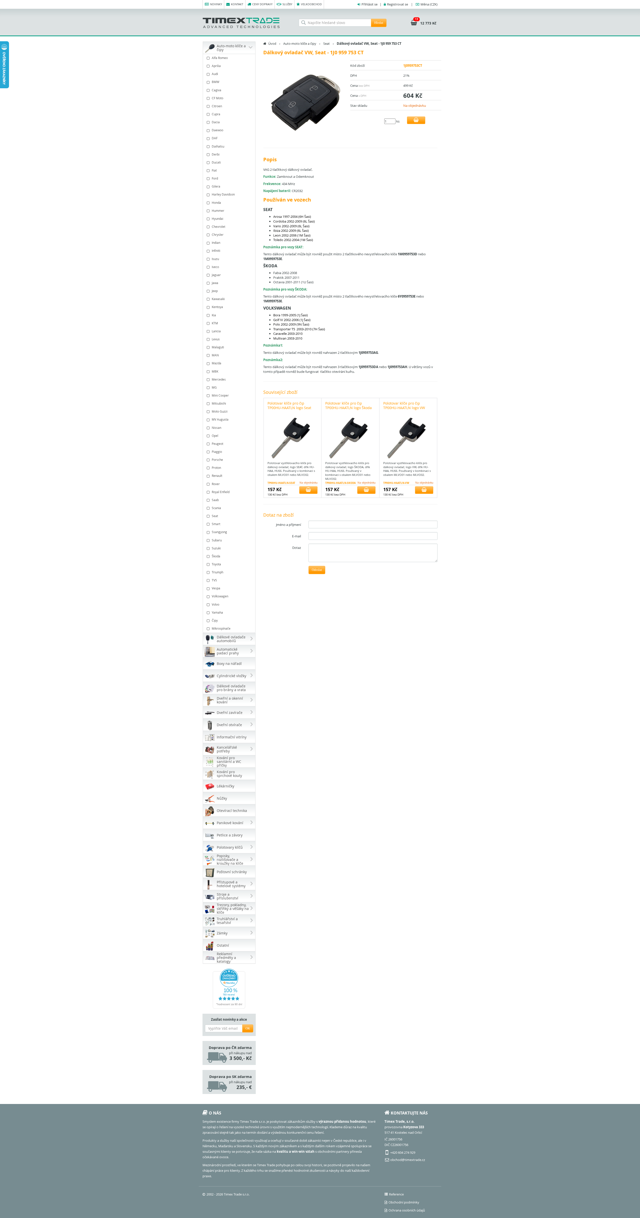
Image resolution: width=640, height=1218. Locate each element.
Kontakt (237, 4)
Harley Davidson (223, 194)
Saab (215, 500)
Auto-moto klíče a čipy (299, 43)
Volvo (215, 604)
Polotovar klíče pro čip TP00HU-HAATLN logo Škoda (348, 405)
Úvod (272, 43)
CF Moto (217, 98)
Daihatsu (218, 146)
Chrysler (218, 235)
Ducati (216, 162)
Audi (215, 74)
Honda (216, 203)
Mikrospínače (221, 628)
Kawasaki (218, 299)
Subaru (217, 540)
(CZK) (429, 4)
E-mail (296, 536)
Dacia (216, 122)
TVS (214, 580)
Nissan (216, 428)
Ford (215, 178)
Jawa (215, 283)
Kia (214, 315)
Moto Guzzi (220, 411)
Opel (215, 436)
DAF (215, 138)
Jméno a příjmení (288, 524)
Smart (216, 524)
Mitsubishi (219, 403)
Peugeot (217, 444)
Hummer (218, 211)
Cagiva (216, 90)
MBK (215, 371)
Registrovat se (397, 4)
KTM (215, 323)
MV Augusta (220, 419)
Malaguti (218, 347)
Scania (216, 508)
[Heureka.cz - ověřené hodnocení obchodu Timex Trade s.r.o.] (229, 989)
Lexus (216, 339)
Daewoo (217, 130)
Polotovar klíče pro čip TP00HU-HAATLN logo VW (404, 405)
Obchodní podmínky (403, 1202)
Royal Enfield (221, 492)
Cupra (216, 114)
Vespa (216, 588)
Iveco (215, 267)
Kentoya (217, 307)
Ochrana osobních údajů (406, 1210)
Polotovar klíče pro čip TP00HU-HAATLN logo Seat (289, 405)
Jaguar (216, 275)
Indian (216, 243)
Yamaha (217, 612)
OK (248, 1028)
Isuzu (215, 259)
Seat (215, 516)
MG (214, 387)
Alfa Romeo (220, 58)
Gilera (216, 186)
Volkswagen (220, 596)
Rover (216, 484)
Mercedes (219, 379)
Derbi (216, 154)
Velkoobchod (311, 4)
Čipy (215, 620)
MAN (215, 355)
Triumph (217, 572)
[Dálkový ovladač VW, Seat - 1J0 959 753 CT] (305, 101)
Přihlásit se (370, 4)
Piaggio (217, 452)
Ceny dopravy (262, 4)
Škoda (216, 556)
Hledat (378, 23)
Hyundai (217, 219)
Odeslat (317, 570)
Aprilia (216, 66)
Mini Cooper (220, 395)
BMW (215, 82)
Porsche (217, 460)
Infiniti (216, 251)
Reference (396, 1194)
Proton (216, 468)
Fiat (214, 170)
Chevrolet (218, 227)
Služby (287, 4)
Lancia (216, 331)
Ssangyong (219, 532)
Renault (217, 476)
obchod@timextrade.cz (407, 1159)
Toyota (216, 564)
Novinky (216, 4)
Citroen (217, 106)
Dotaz (296, 547)
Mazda (216, 363)
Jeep (215, 291)
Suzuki (216, 548)
